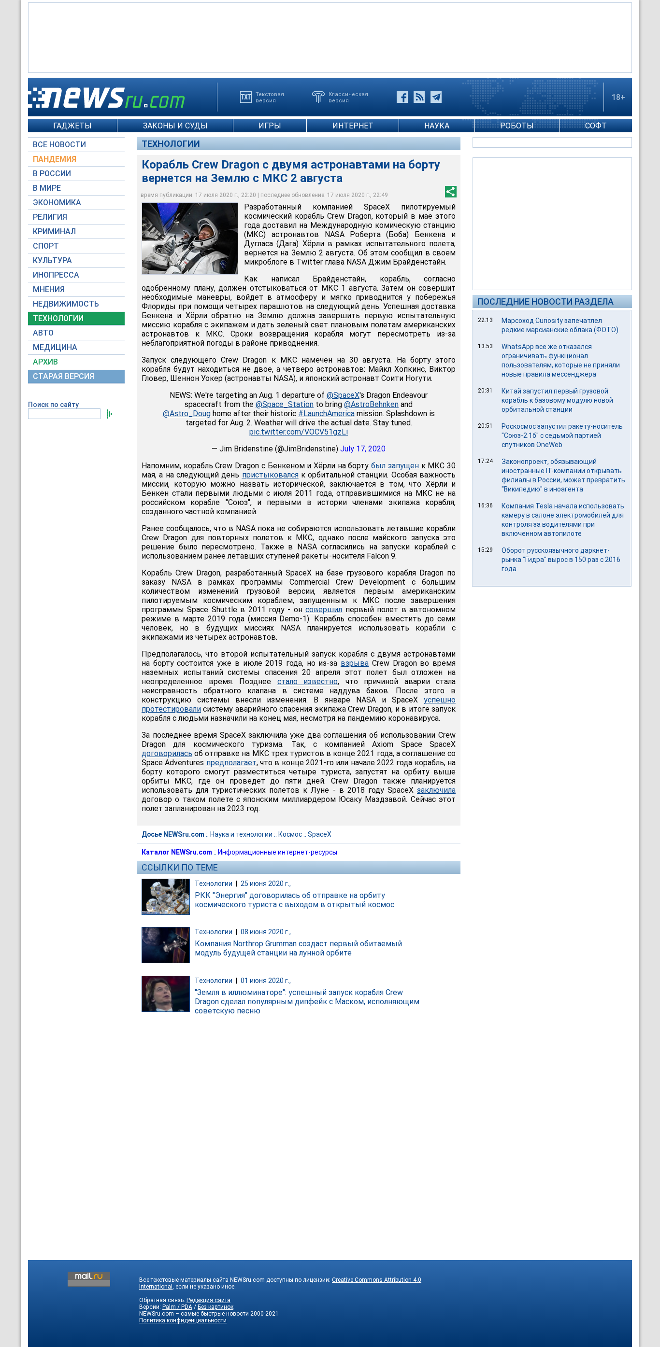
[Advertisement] (330, 37)
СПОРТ (46, 246)
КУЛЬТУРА (52, 260)
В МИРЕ (47, 188)
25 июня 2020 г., (266, 883)
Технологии (171, 144)
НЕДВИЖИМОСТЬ (66, 304)
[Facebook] (402, 97)
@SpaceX (343, 395)
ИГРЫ (269, 125)
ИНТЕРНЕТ (352, 125)
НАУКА (436, 125)
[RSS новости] (419, 97)
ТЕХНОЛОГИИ (58, 318)
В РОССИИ (52, 173)
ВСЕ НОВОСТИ (59, 144)
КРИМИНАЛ (54, 231)
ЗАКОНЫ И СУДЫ (175, 125)
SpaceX (319, 834)
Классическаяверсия (348, 97)
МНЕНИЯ (49, 289)
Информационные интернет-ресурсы (277, 852)
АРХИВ (45, 361)
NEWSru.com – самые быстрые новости (194, 1313)
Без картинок (215, 1307)
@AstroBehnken (371, 404)
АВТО (43, 332)
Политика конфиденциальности (183, 1320)
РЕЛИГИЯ (50, 217)
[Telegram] (436, 97)
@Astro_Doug (187, 413)
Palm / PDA (177, 1307)
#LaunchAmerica (326, 413)
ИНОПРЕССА (56, 275)
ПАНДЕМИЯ (54, 159)
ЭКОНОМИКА (57, 202)
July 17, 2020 (363, 448)
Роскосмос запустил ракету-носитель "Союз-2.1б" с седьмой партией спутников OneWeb (562, 435)
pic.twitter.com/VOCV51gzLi (298, 431)
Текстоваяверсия (270, 97)
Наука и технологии (241, 834)
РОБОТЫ (517, 125)
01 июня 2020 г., (266, 980)
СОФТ (596, 125)
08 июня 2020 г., (266, 932)
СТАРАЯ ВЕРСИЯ (63, 376)
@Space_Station (285, 404)
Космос (290, 834)
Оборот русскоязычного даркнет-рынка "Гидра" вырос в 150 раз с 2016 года (561, 560)
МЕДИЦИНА (55, 347)
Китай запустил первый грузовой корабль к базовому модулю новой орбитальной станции (557, 400)
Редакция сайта (208, 1300)
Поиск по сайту (53, 404)
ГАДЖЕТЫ (72, 125)
